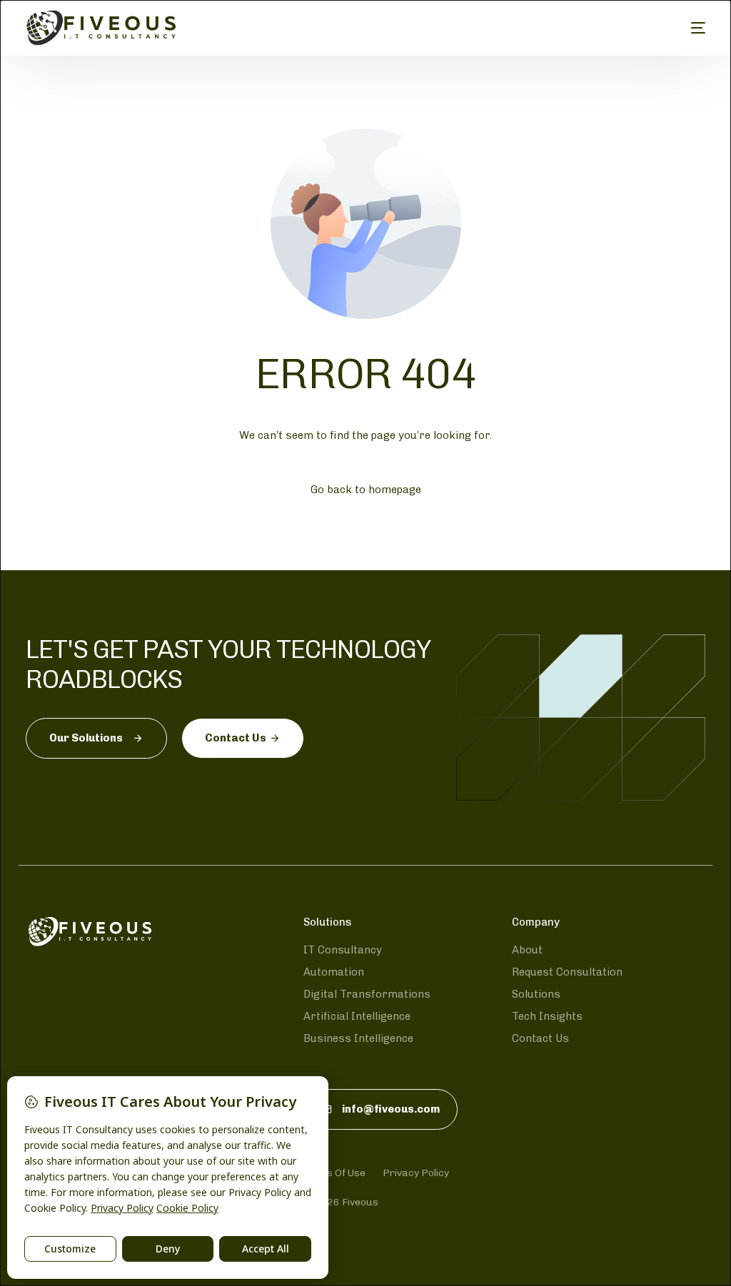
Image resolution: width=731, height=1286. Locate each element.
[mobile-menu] (687, 28)
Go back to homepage (366, 489)
